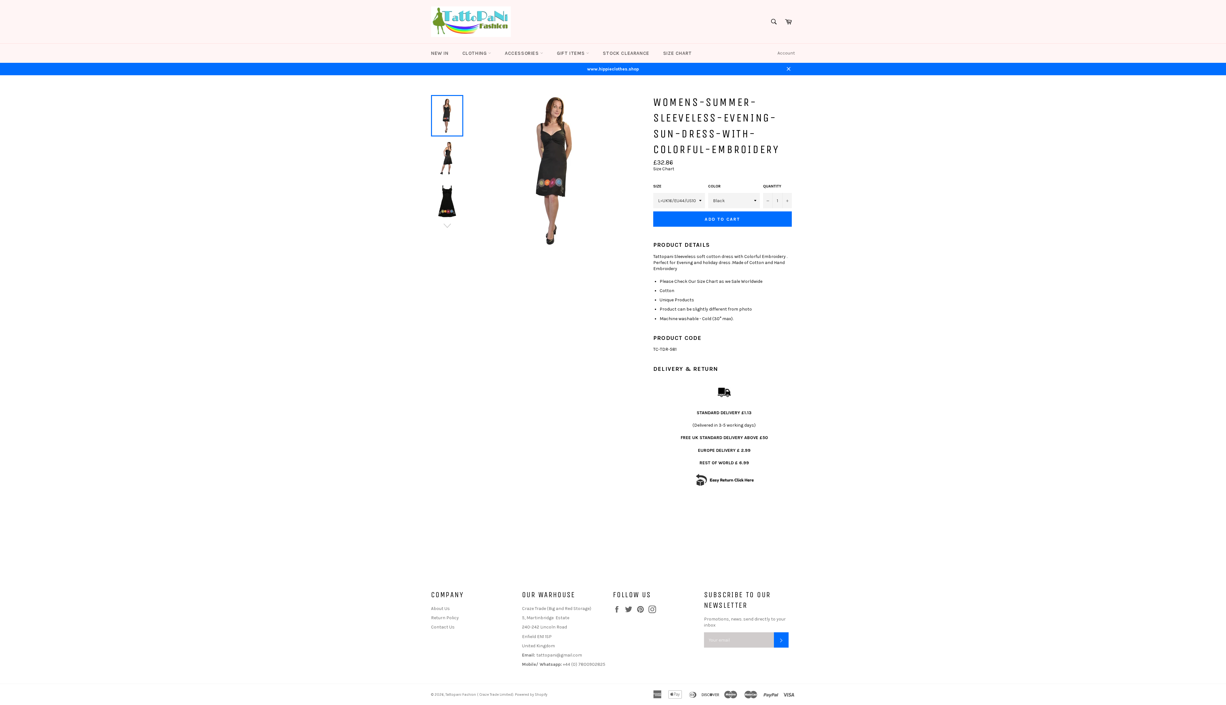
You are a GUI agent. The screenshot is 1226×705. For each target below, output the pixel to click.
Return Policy (445, 618)
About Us (440, 608)
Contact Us (443, 627)
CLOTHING (475, 53)
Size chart (677, 53)
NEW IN (440, 53)
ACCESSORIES (522, 53)
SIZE (657, 186)
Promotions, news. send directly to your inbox (745, 622)
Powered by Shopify (531, 695)
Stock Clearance (626, 53)
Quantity (772, 186)
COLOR (714, 186)
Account (786, 53)
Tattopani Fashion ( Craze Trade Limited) (479, 695)
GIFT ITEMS (571, 53)
